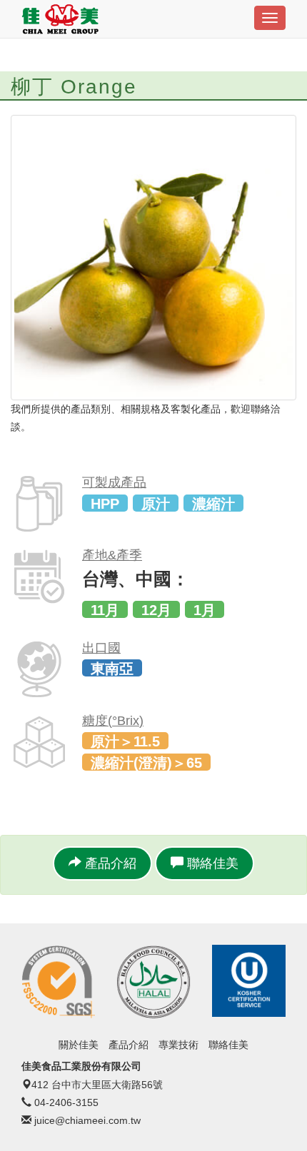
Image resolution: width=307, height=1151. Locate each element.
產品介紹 (129, 1044)
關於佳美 (79, 1044)
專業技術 (178, 1044)
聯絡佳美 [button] (210, 863)
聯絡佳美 (228, 1044)
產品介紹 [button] (108, 863)
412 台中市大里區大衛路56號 (97, 1084)
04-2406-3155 (66, 1102)
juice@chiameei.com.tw (87, 1120)
